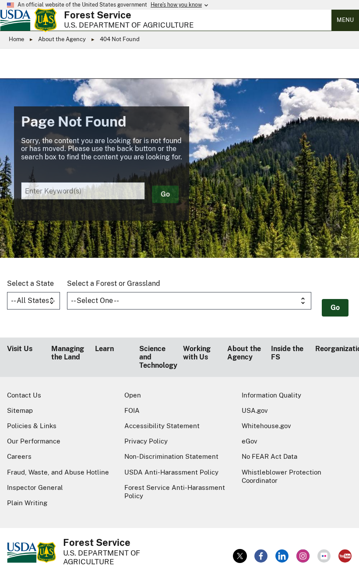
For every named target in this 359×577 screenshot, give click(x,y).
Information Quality (271, 395)
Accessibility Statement (162, 425)
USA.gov (255, 410)
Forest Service (97, 15)
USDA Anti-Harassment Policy (171, 472)
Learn (104, 349)
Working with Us (197, 353)
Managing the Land (67, 353)
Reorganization (333, 349)
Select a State (30, 283)
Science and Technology (157, 357)
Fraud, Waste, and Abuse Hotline (58, 472)
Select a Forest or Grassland (113, 283)
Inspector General (35, 487)
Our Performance (33, 441)
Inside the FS (287, 353)
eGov (249, 441)
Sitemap (20, 410)
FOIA (132, 410)
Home (16, 39)
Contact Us (24, 395)
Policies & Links (31, 425)
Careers (19, 456)
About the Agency (62, 39)
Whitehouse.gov (266, 425)
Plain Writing (27, 503)
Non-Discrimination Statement (171, 456)
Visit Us (19, 349)
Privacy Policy (146, 441)
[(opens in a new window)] (240, 556)
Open (132, 395)
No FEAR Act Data (269, 456)
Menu (345, 20)
